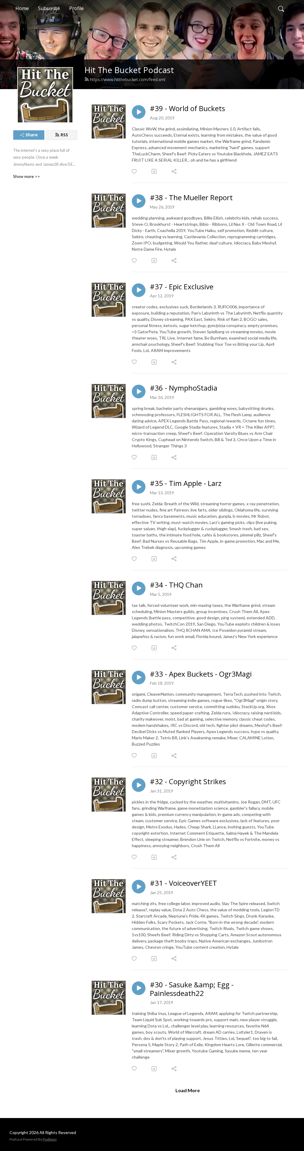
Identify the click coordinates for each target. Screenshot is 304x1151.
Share (32, 135)
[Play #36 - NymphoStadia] (138, 391)
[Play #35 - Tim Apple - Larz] (138, 487)
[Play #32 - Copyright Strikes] (138, 785)
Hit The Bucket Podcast (129, 69)
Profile (76, 8)
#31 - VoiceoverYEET (183, 883)
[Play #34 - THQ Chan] (138, 588)
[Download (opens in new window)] (154, 171)
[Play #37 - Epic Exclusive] (138, 290)
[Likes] (134, 171)
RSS (64, 135)
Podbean (50, 1139)
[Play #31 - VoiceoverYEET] (138, 886)
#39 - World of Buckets (187, 108)
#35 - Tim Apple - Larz (185, 483)
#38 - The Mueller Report (191, 197)
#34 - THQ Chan (176, 585)
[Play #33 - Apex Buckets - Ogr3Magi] (138, 677)
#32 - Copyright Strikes (188, 781)
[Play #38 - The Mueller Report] (138, 201)
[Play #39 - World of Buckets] (138, 112)
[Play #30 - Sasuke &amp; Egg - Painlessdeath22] (138, 988)
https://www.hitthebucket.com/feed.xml (127, 79)
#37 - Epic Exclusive (181, 286)
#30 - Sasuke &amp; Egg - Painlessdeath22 (192, 989)
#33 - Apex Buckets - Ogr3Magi (201, 674)
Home (22, 8)
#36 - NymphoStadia (183, 388)
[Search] (281, 8)
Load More (187, 1090)
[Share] (174, 171)
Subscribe (49, 8)
